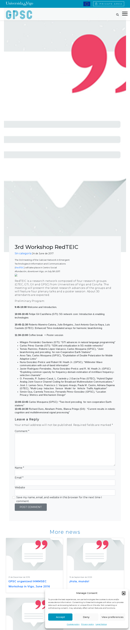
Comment (22, 431)
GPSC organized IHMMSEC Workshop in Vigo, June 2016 (29, 584)
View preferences (113, 617)
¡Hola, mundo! (79, 581)
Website (20, 487)
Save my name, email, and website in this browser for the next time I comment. (59, 499)
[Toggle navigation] (125, 14)
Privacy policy (87, 624)
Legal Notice (101, 624)
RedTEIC (19, 267)
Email (19, 477)
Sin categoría (23, 253)
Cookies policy (73, 624)
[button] (123, 593)
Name (19, 467)
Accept (60, 617)
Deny (86, 617)
